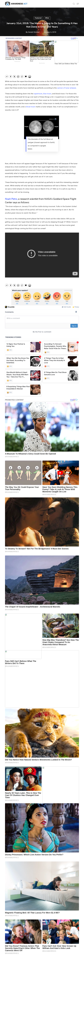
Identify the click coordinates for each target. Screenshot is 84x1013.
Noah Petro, (11, 199)
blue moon (47, 94)
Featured (38, 18)
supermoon (38, 94)
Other (47, 18)
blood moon (30, 107)
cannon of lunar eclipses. (67, 88)
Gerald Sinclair (34, 32)
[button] (78, 4)
